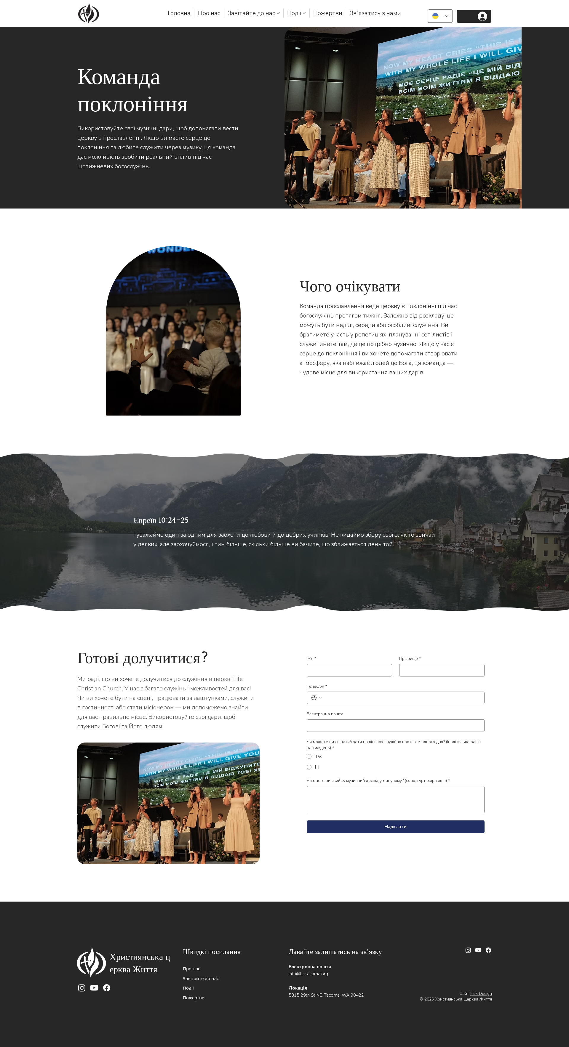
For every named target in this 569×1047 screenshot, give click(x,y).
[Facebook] (106, 988)
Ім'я (311, 658)
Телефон (317, 686)
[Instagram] (82, 988)
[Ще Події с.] (304, 13)
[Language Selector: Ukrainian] (440, 16)
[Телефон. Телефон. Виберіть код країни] (316, 697)
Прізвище (410, 658)
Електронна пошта (325, 714)
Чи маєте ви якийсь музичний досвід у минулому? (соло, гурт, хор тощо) (378, 780)
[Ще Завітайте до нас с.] (278, 13)
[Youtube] (94, 988)
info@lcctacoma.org (308, 974)
